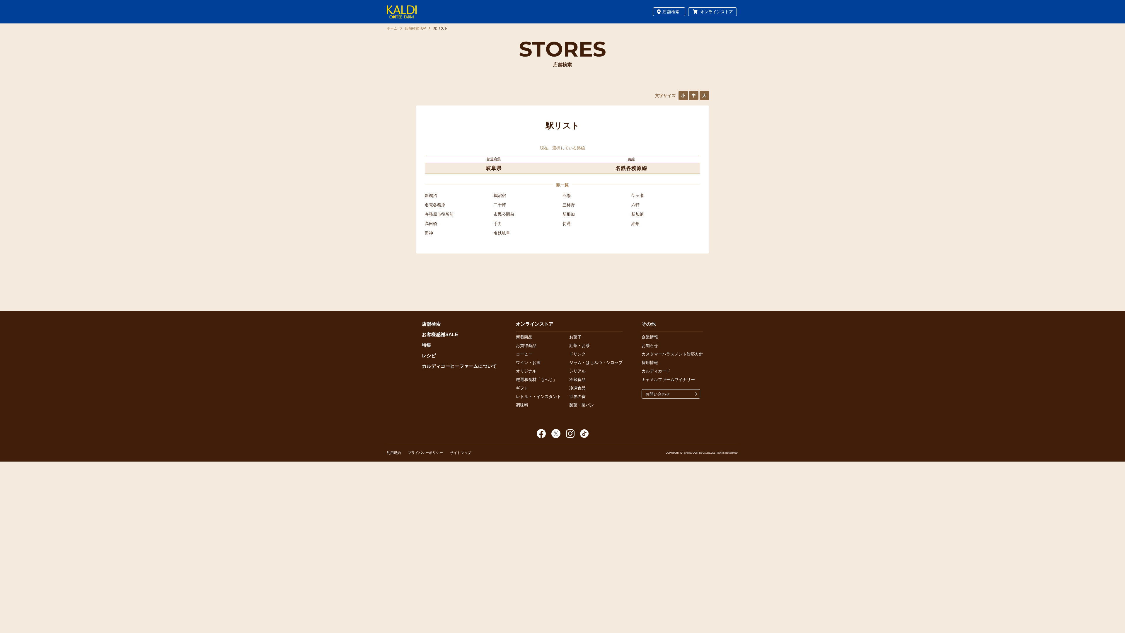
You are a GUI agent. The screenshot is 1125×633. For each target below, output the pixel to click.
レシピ (429, 355)
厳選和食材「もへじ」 (536, 379)
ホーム (392, 28)
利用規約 (394, 453)
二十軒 (500, 205)
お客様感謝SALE (440, 334)
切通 (566, 223)
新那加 (568, 214)
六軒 (635, 205)
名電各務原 (435, 205)
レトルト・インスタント (538, 396)
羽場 (566, 195)
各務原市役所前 (439, 214)
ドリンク (577, 354)
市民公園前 (504, 214)
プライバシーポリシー (425, 453)
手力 (498, 223)
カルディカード (656, 371)
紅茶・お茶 (579, 345)
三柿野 (568, 205)
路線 (631, 159)
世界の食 (577, 396)
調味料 (522, 405)
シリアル (577, 371)
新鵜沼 (431, 195)
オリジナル (526, 371)
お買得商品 (526, 345)
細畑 (635, 223)
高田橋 (431, 223)
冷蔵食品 (577, 379)
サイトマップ (460, 453)
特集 (426, 345)
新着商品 (524, 337)
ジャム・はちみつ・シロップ (596, 362)
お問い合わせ (657, 394)
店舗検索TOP (415, 28)
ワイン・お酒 (528, 362)
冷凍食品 (577, 388)
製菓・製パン (581, 405)
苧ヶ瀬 (637, 195)
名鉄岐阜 (502, 233)
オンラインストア (716, 11)
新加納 (637, 214)
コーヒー (524, 354)
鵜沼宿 (500, 195)
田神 (429, 233)
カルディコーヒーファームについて (459, 366)
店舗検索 (671, 11)
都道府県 (494, 159)
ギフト (522, 388)
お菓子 (575, 337)
